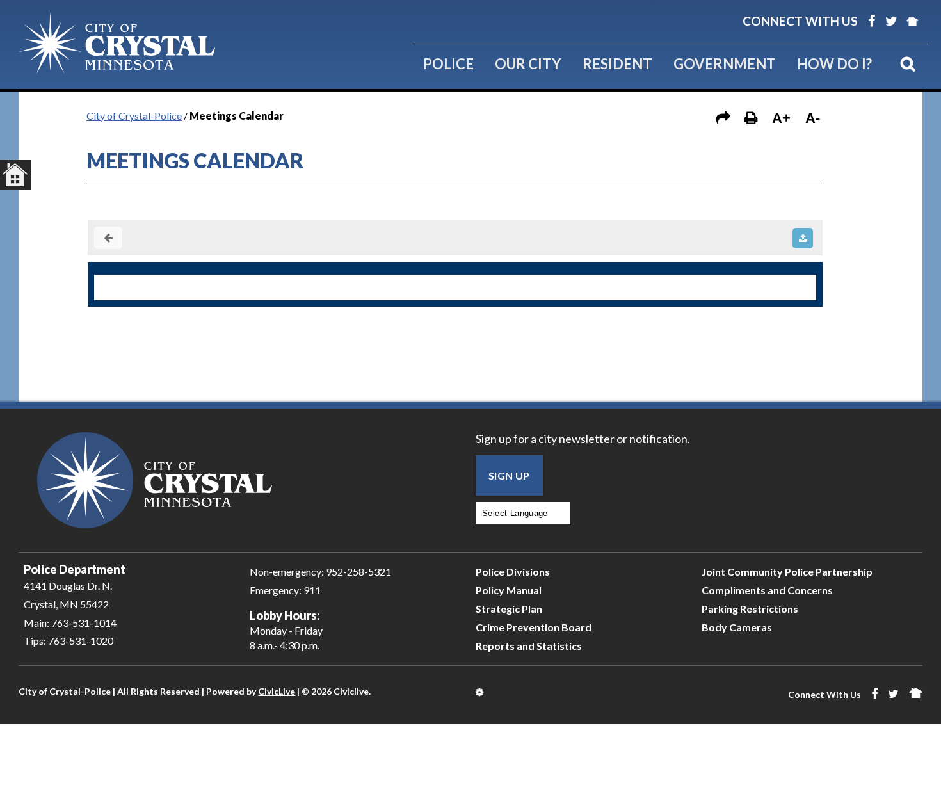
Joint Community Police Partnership (787, 571)
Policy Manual (509, 590)
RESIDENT (617, 63)
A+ (781, 118)
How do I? (834, 63)
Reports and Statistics (529, 646)
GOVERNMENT (724, 63)
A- (812, 118)
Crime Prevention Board (533, 627)
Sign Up (509, 475)
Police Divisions (513, 571)
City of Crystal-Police (134, 115)
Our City (528, 63)
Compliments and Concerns (767, 590)
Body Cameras (737, 627)
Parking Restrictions (750, 609)
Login (480, 692)
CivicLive (276, 691)
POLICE (448, 63)
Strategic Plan (509, 609)
